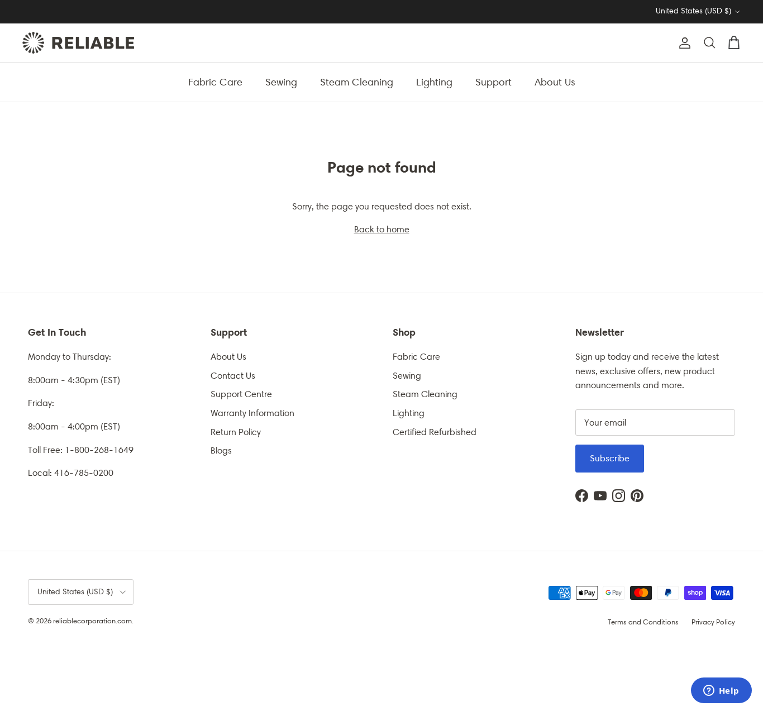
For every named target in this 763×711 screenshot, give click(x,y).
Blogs (221, 450)
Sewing (281, 81)
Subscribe (610, 458)
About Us (555, 81)
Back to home (381, 229)
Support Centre (241, 394)
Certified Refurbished (434, 432)
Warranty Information (252, 413)
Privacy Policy (713, 622)
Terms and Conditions (643, 622)
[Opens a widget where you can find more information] (721, 691)
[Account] (683, 43)
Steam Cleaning (356, 81)
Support (493, 81)
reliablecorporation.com (92, 621)
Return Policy (236, 432)
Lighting (434, 81)
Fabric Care (215, 81)
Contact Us (233, 375)
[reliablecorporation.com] (78, 43)
